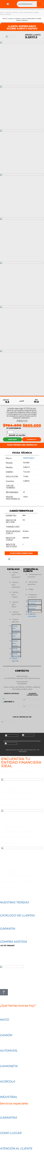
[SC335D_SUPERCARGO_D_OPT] (22, 327)
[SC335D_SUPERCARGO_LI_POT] (22, 63)
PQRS (31, 589)
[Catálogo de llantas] (3, 908)
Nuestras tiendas (14, 902)
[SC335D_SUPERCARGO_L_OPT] (22, 195)
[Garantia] (3, 921)
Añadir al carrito (17, 435)
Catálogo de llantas (17, 915)
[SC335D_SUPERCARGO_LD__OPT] (22, 151)
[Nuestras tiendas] (3, 895)
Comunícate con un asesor (34, 575)
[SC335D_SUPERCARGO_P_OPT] (22, 371)
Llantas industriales (16, 613)
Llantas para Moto (15, 604)
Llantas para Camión (15, 594)
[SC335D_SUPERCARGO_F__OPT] (22, 283)
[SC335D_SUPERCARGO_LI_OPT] (22, 107)
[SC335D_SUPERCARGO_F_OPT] (22, 239)
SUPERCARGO (28, 458)
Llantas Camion (11, 12)
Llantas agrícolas (15, 620)
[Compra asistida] (3, 934)
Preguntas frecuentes (32, 596)
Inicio (2, 12)
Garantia (7, 928)
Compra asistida (13, 941)
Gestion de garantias (32, 583)
